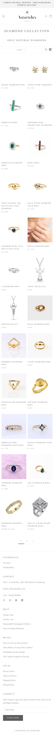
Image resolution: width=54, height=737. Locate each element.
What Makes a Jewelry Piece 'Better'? (18, 647)
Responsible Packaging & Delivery (17, 624)
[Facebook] (4, 600)
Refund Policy (8, 685)
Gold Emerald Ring (39, 483)
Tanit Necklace (37, 286)
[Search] (46, 16)
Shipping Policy (9, 680)
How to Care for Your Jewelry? (15, 643)
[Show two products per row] (50, 49)
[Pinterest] (16, 600)
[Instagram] (10, 600)
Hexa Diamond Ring (39, 246)
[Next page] (33, 541)
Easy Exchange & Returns (13, 628)
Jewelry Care (8, 619)
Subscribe (13, 718)
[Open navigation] (3, 16)
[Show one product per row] (46, 49)
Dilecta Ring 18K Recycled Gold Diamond (11, 205)
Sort (19, 50)
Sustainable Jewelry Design (14, 652)
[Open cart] (51, 16)
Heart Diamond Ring (13, 85)
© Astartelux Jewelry (27, 731)
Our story (7, 563)
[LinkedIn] (22, 600)
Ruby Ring (33, 163)
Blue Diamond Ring (39, 324)
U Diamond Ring (10, 286)
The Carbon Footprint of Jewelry (16, 657)
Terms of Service (9, 676)
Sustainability (8, 567)
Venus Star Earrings (40, 85)
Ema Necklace (10, 324)
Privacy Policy (9, 671)
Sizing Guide (8, 615)
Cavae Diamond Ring (39, 362)
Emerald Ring (10, 122)
